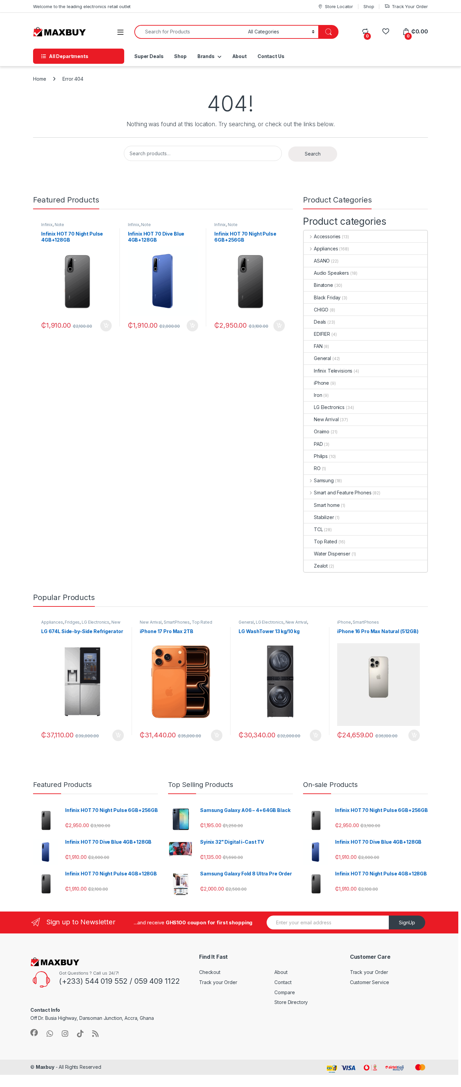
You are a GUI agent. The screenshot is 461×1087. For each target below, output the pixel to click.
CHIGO (321, 309)
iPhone (321, 383)
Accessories (327, 236)
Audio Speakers (331, 273)
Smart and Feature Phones (342, 492)
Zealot (321, 566)
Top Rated (325, 541)
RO (317, 468)
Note (59, 224)
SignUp (407, 922)
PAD (318, 444)
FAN (318, 346)
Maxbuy (45, 1067)
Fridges (72, 622)
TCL (318, 529)
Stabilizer (324, 517)
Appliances (326, 248)
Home (39, 79)
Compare (284, 992)
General (322, 358)
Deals (320, 322)
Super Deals (148, 56)
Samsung (324, 480)
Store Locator (339, 6)
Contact (282, 982)
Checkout (209, 972)
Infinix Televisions (333, 371)
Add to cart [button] (106, 325)
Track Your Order (410, 6)
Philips (321, 456)
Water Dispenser (332, 553)
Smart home (327, 505)
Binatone (323, 285)
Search (313, 154)
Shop (368, 6)
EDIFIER (322, 334)
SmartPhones (177, 622)
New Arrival (326, 419)
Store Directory (291, 1002)
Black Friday (327, 297)
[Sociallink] (34, 1032)
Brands (206, 56)
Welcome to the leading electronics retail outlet (82, 6)
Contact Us (270, 56)
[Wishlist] (385, 31)
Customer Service (369, 982)
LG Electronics (329, 407)
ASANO (322, 261)
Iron (318, 395)
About (239, 56)
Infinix (47, 224)
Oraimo (321, 431)
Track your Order (218, 982)
